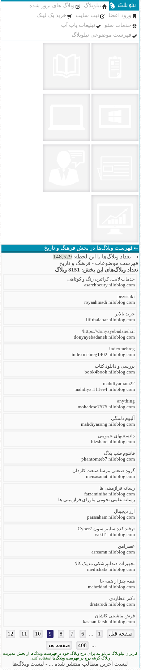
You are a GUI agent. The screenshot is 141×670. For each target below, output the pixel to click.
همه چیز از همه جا (117, 581)
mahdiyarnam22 (119, 383)
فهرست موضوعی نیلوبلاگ (101, 35)
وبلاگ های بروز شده (51, 5)
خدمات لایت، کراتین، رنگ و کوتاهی (101, 279)
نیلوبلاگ (92, 5)
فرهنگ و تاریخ (74, 263)
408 (82, 645)
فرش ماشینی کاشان (115, 615)
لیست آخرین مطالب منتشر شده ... (88, 664)
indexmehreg (122, 348)
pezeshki (126, 296)
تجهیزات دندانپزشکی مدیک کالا (105, 563)
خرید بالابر (125, 313)
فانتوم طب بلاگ (119, 453)
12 (10, 634)
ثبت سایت (87, 15)
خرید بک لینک (51, 15)
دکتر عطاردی (122, 598)
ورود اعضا (119, 15)
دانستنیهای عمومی (116, 435)
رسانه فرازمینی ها (117, 488)
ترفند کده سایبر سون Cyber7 (106, 528)
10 (38, 634)
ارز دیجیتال (124, 511)
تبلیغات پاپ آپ (78, 25)
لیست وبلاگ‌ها (28, 664)
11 (24, 634)
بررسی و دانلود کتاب (115, 366)
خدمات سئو (117, 25)
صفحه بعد (59, 645)
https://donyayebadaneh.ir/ (108, 331)
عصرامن (126, 546)
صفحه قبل (121, 634)
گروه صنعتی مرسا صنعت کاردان (103, 470)
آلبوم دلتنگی (123, 418)
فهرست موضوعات (116, 263)
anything (126, 401)
